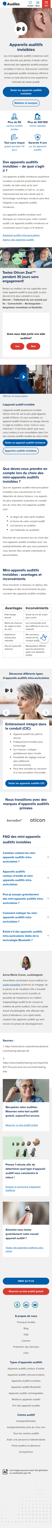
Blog (26, 1328)
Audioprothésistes (26, 1421)
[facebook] (17, 1305)
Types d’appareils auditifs (26, 1362)
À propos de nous (26, 1316)
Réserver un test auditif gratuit (26, 1291)
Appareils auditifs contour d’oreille (26, 1368)
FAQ (26, 1334)
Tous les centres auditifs (26, 1433)
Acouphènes (26, 1452)
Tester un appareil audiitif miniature (25, 442)
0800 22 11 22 (26, 1281)
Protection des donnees (26, 1346)
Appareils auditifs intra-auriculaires (21, 235)
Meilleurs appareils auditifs (26, 1399)
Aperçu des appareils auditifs (18, 239)
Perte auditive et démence (26, 1445)
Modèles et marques (26, 103)
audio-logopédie (11, 984)
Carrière (26, 1340)
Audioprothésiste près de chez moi (26, 1427)
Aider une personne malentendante (26, 1439)
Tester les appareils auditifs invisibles (26, 91)
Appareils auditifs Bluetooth (26, 1387)
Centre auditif (26, 1415)
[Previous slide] (6, 712)
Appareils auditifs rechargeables (26, 1393)
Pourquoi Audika (26, 1322)
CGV (26, 1353)
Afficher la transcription (15, 396)
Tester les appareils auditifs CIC (26, 783)
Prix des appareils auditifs (26, 1405)
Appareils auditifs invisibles (21, 451)
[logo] (11, 4)
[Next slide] (45, 712)
